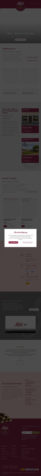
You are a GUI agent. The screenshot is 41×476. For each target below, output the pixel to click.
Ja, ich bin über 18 (13, 242)
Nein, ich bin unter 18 (27, 242)
